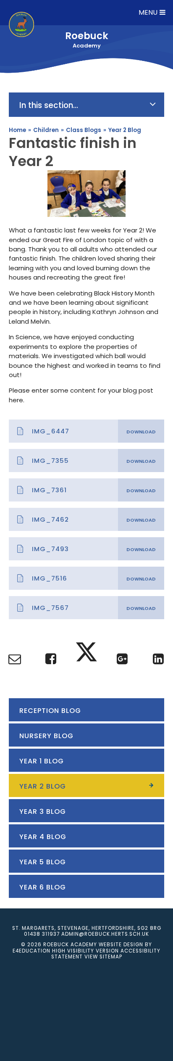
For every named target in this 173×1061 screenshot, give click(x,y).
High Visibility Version (85, 951)
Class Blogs (83, 130)
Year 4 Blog (42, 837)
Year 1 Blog (41, 761)
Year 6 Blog (42, 887)
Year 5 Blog (42, 862)
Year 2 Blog (124, 130)
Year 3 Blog (42, 811)
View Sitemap (103, 956)
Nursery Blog (46, 736)
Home (17, 130)
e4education (31, 951)
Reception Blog (50, 710)
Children (46, 130)
